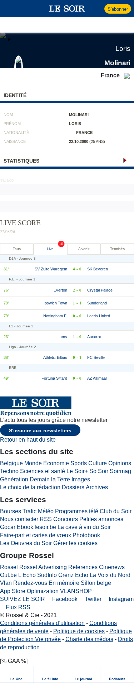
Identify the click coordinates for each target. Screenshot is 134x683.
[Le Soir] (67, 8)
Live (50, 249)
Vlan (6, 583)
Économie (56, 463)
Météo (46, 511)
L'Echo (27, 575)
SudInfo (47, 575)
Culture (97, 463)
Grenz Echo (73, 575)
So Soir (98, 471)
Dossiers (73, 487)
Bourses (10, 511)
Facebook (64, 599)
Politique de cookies (79, 631)
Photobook (86, 535)
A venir (83, 249)
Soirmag (120, 471)
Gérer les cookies (75, 543)
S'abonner (118, 9)
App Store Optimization (29, 591)
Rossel (9, 567)
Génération (14, 479)
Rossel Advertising (43, 567)
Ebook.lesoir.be (36, 527)
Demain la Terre (50, 479)
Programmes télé (76, 511)
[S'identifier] (98, 8)
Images (80, 479)
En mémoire (64, 583)
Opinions (119, 463)
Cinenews (112, 567)
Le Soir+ (77, 471)
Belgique (11, 463)
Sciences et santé (42, 471)
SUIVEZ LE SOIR (22, 599)
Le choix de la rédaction (30, 487)
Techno (9, 471)
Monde (33, 463)
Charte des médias (89, 639)
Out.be (8, 575)
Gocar (7, 527)
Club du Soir (115, 511)
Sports (78, 463)
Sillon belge (96, 583)
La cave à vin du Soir (84, 527)
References (83, 567)
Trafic (29, 511)
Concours (65, 519)
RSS (46, 519)
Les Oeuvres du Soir (26, 543)
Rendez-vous (30, 583)
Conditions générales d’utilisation (42, 623)
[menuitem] (17, 674)
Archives (97, 487)
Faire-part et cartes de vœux (35, 535)
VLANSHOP (76, 591)
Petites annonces (101, 519)
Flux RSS (17, 607)
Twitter (92, 599)
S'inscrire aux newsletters (40, 430)
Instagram (120, 599)
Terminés (117, 249)
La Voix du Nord (110, 575)
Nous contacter (19, 519)
